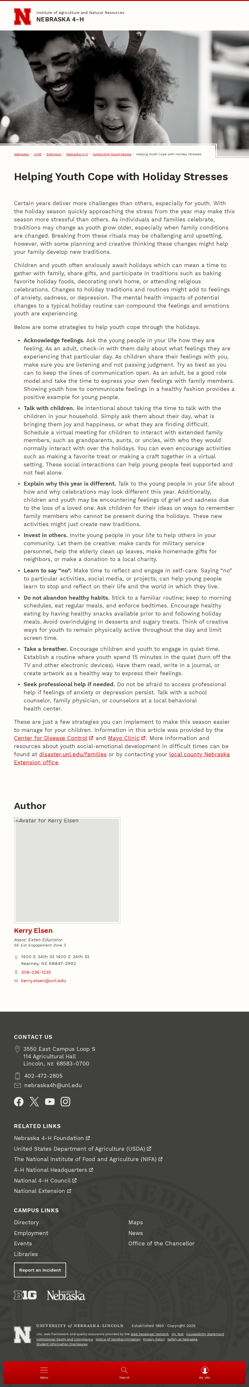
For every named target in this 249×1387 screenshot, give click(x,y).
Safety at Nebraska (182, 1339)
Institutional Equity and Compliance (64, 1339)
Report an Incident (40, 1270)
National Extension (39, 1191)
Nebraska (21, 154)
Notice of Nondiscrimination (118, 1339)
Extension (54, 154)
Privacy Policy (154, 1339)
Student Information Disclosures (62, 1344)
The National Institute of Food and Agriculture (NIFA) (85, 1159)
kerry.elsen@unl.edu (43, 980)
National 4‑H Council (42, 1181)
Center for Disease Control (50, 738)
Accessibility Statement (205, 1334)
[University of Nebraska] (66, 1295)
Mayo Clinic (124, 738)
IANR (38, 154)
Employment (31, 1233)
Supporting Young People (112, 154)
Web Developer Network (150, 1334)
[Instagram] (65, 1102)
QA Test (178, 1334)
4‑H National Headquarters (50, 1170)
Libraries (26, 1254)
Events (23, 1243)
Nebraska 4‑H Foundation (49, 1138)
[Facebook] (19, 1102)
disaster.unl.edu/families (73, 754)
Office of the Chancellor (161, 1243)
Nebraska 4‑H (60, 19)
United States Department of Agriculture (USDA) (79, 1149)
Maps (135, 1222)
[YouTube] (50, 1102)
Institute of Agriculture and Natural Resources (80, 12)
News (135, 1233)
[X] (34, 1102)
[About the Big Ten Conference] (25, 1295)
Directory (26, 1222)
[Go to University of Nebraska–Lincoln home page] (22, 16)
